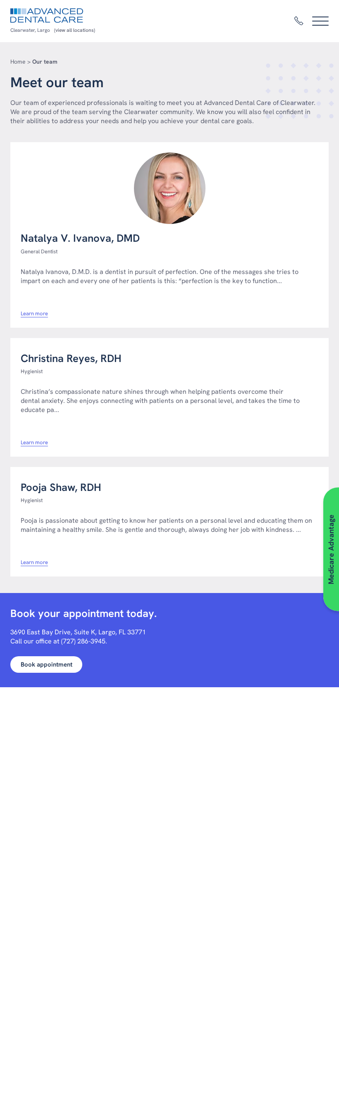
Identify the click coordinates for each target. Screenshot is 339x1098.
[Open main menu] (320, 21)
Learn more (34, 313)
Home (18, 61)
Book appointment (46, 664)
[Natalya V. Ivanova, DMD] (169, 188)
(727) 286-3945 (83, 641)
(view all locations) (74, 30)
